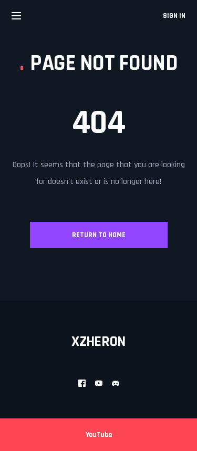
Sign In (174, 15)
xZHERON (98, 341)
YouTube (99, 434)
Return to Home (99, 235)
